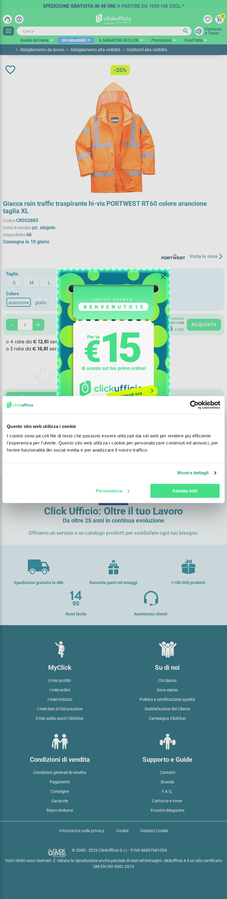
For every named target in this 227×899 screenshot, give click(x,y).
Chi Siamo (167, 680)
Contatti (167, 772)
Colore (12, 293)
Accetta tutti (184, 490)
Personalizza (109, 490)
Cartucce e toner (167, 800)
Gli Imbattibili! (73, 40)
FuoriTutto (193, 40)
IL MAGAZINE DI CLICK (119, 40)
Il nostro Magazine (167, 810)
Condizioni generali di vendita (59, 772)
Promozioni (161, 40)
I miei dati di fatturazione (59, 708)
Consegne (60, 791)
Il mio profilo (59, 680)
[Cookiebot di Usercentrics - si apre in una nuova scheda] (194, 404)
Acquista (204, 324)
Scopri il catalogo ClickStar (113, 382)
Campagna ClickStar (167, 718)
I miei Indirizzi (60, 699)
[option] (113, 4)
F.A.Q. (167, 791)
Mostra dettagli (193, 472)
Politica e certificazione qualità (167, 699)
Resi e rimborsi (59, 810)
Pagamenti (60, 782)
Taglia (12, 274)
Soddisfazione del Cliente (167, 708)
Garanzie (59, 800)
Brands (167, 782)
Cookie (122, 830)
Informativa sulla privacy (81, 830)
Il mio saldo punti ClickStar (60, 718)
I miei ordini (59, 690)
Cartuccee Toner (213, 31)
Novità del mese (34, 40)
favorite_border (10, 70)
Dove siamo (167, 690)
